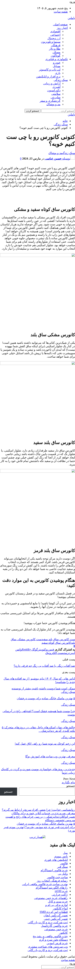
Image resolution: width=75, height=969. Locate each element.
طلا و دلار (54, 48)
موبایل (56, 66)
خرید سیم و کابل (58, 901)
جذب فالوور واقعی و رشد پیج (50, 936)
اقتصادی (55, 31)
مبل (65, 852)
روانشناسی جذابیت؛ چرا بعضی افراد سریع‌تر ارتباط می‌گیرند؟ (38, 809)
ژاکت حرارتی (60, 894)
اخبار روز (62, 27)
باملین (71, 18)
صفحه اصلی (60, 24)
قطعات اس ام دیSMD (54, 911)
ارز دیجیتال (53, 38)
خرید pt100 (61, 891)
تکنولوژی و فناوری (56, 59)
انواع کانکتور (60, 908)
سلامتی (55, 93)
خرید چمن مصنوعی (56, 929)
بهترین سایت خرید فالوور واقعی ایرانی (45, 884)
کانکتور (63, 932)
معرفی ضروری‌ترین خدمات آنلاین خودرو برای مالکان (43, 813)
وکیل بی (63, 873)
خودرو (56, 62)
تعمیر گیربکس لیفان (56, 915)
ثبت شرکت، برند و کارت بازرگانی (48, 922)
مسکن (56, 52)
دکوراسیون (53, 90)
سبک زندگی (61, 79)
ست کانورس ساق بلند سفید (58, 639)
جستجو (70, 785)
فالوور (64, 863)
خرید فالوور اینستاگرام (54, 870)
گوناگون (55, 55)
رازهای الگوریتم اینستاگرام (52, 887)
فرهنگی (55, 45)
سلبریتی (55, 97)
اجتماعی (55, 34)
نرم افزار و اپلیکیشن (48, 76)
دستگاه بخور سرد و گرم (53, 939)
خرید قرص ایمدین (57, 943)
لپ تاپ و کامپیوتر (49, 69)
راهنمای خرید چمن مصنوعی (51, 898)
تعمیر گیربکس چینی (56, 918)
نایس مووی (61, 856)
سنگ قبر (62, 866)
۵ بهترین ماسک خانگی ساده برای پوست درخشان (46, 823)
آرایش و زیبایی (51, 83)
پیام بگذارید (68, 782)
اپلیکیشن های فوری (56, 859)
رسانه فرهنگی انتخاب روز (52, 880)
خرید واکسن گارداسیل (54, 925)
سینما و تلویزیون (50, 41)
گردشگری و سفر (50, 100)
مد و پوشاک (53, 104)
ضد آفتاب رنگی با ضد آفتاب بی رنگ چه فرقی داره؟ (44, 665)
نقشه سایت (61, 11)
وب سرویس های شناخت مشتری (48, 946)
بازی (57, 73)
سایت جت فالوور (57, 877)
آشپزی (56, 86)
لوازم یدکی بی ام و (56, 905)
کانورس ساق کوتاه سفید (56, 642)
